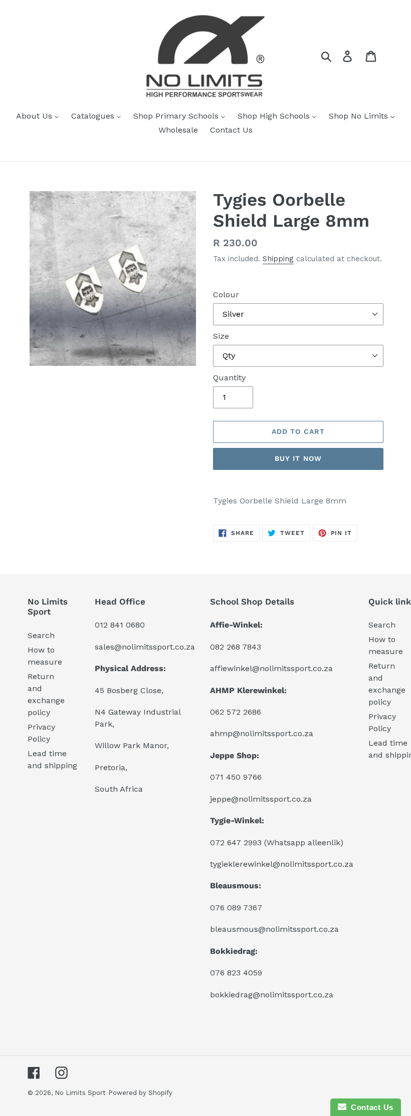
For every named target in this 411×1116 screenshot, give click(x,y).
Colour (226, 294)
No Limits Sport (80, 1092)
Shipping (278, 258)
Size (221, 336)
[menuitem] (37, 117)
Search (41, 635)
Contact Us (369, 1107)
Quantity (229, 377)
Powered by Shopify (140, 1092)
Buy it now (298, 458)
